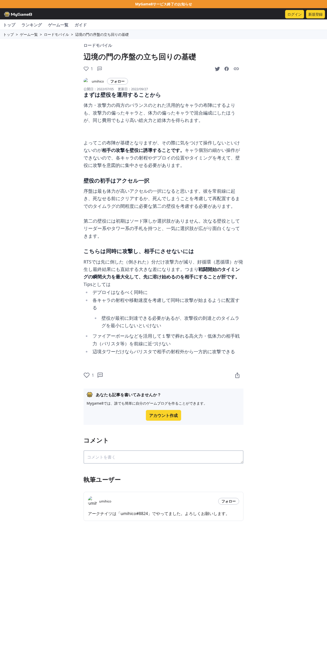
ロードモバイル (56, 34)
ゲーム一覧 (58, 25)
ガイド (81, 25)
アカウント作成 (163, 415)
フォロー (117, 81)
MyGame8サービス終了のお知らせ (163, 4)
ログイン (294, 14)
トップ (9, 25)
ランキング (31, 25)
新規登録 (315, 14)
